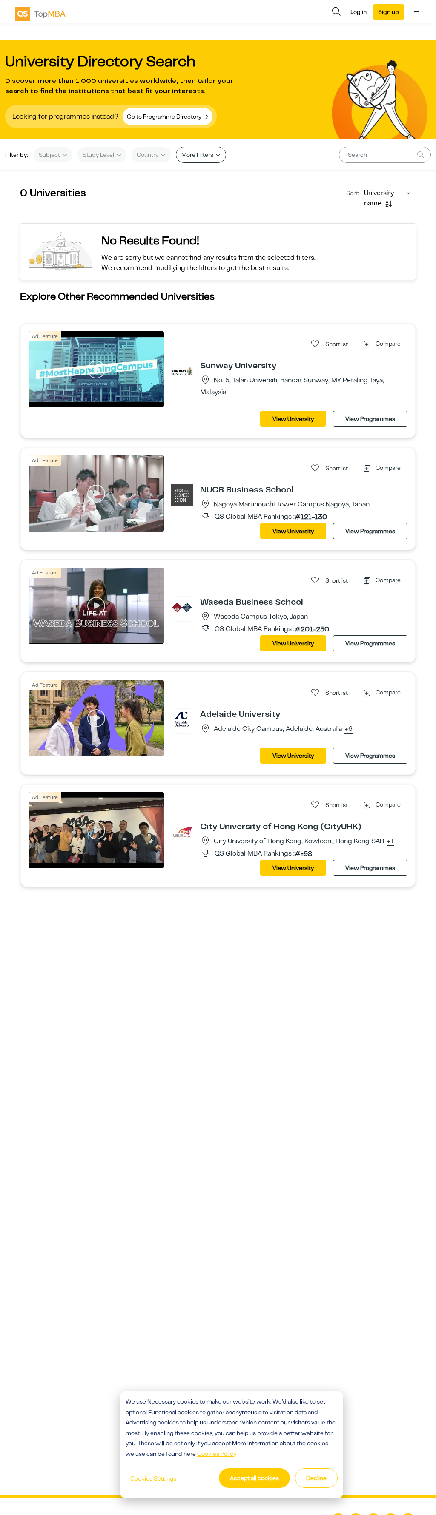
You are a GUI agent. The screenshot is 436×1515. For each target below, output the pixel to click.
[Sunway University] (182, 371)
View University (293, 419)
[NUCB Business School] (182, 495)
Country (148, 155)
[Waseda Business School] (182, 607)
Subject (50, 155)
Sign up (388, 12)
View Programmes (370, 419)
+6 (348, 729)
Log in (358, 12)
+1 (390, 841)
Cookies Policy (216, 1454)
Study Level (99, 155)
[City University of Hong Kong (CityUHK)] (182, 831)
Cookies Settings (153, 1478)
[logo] (40, 14)
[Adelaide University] (182, 719)
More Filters (198, 155)
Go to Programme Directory (165, 116)
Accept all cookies (254, 1478)
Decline (316, 1478)
